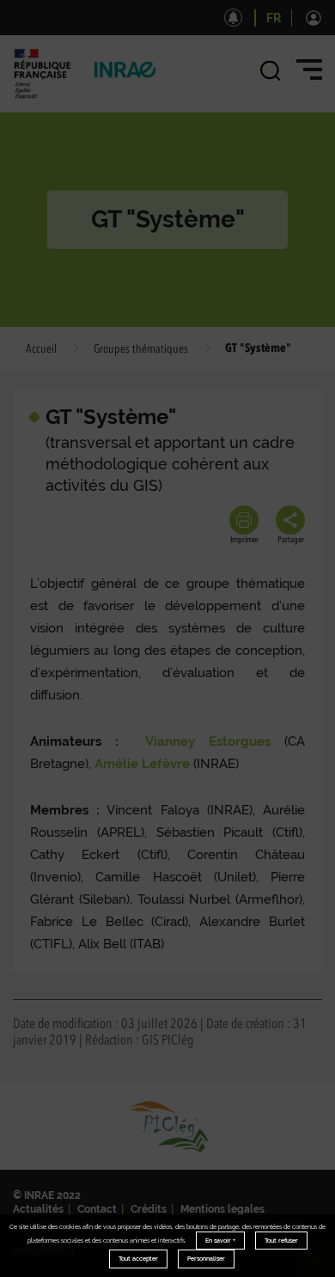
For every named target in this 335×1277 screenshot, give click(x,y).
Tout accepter (138, 1258)
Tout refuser (281, 1240)
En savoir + (220, 1240)
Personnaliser (206, 1258)
